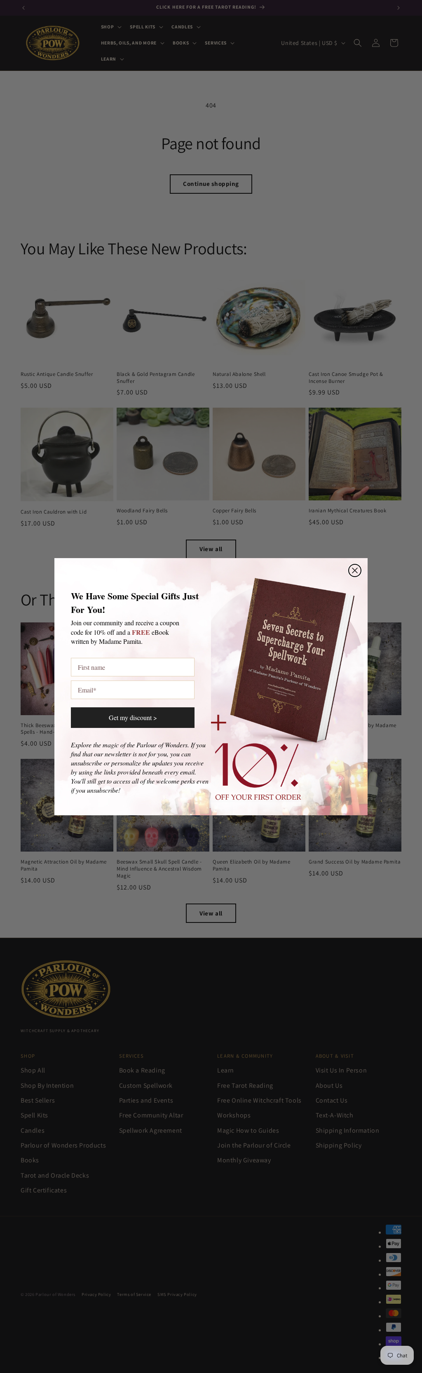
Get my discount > (133, 717)
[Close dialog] (355, 570)
